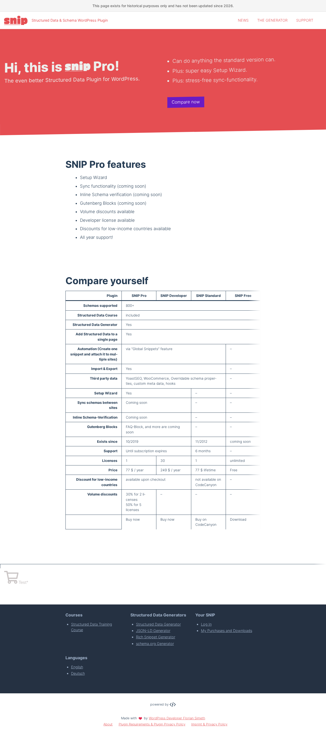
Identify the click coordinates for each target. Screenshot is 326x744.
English (77, 667)
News (243, 20)
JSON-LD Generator (153, 630)
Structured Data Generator (158, 624)
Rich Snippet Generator (155, 637)
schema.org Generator (155, 643)
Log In (206, 624)
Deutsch (78, 673)
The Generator (272, 20)
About (108, 724)
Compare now (186, 102)
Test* (23, 582)
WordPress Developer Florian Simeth (177, 718)
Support (304, 20)
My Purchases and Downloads (226, 630)
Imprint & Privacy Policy (209, 724)
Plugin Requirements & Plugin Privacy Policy (152, 724)
